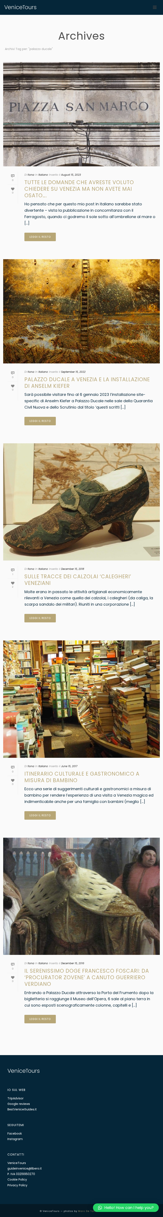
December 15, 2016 (72, 963)
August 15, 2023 (71, 175)
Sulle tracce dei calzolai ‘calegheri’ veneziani (77, 580)
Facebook (14, 1133)
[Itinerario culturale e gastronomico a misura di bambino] (81, 699)
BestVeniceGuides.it (22, 1109)
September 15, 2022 (73, 372)
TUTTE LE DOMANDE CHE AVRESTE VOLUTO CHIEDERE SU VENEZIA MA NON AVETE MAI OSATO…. (79, 189)
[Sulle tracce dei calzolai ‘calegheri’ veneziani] (81, 502)
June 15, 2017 (69, 766)
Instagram (15, 1139)
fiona (31, 175)
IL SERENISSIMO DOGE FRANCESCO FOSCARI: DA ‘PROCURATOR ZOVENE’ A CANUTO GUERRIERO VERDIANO (86, 977)
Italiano (43, 175)
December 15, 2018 (72, 569)
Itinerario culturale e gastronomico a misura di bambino (81, 777)
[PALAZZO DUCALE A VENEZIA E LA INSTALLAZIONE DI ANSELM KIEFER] (81, 311)
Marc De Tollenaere (91, 1211)
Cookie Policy (17, 1179)
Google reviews (18, 1104)
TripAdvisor (15, 1098)
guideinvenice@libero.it (24, 1168)
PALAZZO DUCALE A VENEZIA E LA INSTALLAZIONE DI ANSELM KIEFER (87, 382)
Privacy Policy (17, 1185)
